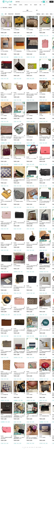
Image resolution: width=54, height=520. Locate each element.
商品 (27, 10)
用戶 (37, 10)
